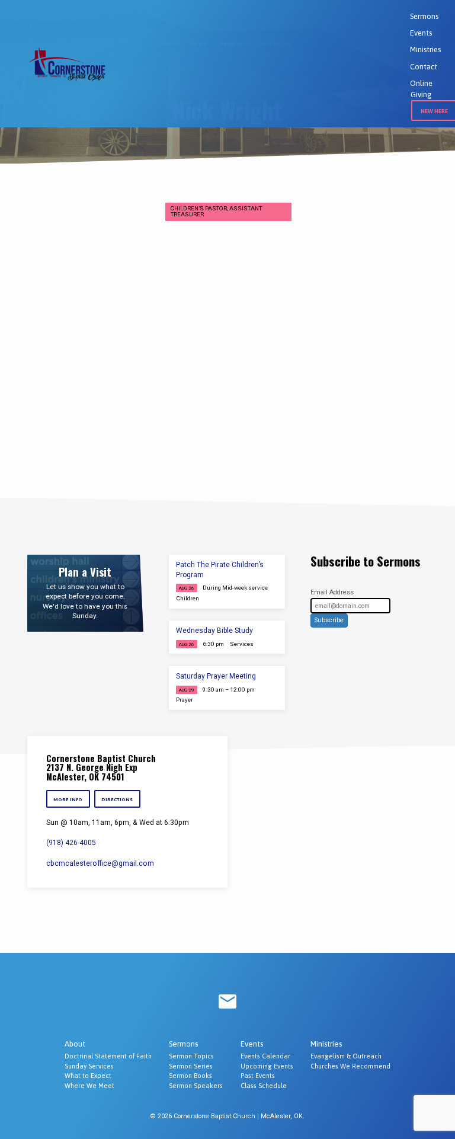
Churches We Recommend (350, 1066)
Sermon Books (190, 1075)
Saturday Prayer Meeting (216, 676)
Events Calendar (265, 1056)
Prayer (184, 699)
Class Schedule (264, 1085)
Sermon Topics (191, 1056)
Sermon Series (191, 1066)
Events (421, 32)
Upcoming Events (267, 1066)
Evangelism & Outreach (346, 1056)
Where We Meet (89, 1085)
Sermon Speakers (196, 1085)
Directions (117, 799)
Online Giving (421, 89)
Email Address (332, 592)
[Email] (227, 1002)
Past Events (258, 1075)
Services (242, 644)
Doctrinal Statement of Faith (108, 1056)
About (75, 1043)
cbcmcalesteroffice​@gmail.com (100, 863)
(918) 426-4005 (71, 843)
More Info (67, 799)
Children (187, 598)
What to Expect (88, 1075)
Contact (423, 66)
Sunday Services (89, 1066)
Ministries (425, 49)
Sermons (424, 16)
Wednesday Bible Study (214, 630)
